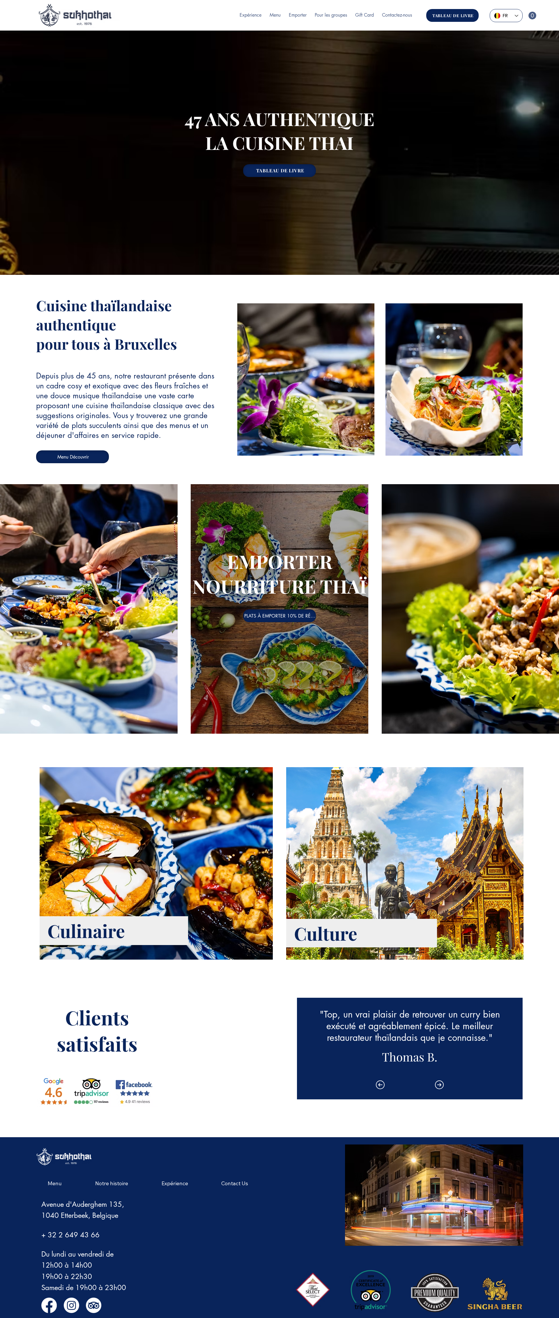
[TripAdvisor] (93, 1305)
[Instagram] (71, 1305)
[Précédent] (380, 1084)
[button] (532, 16)
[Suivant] (439, 1084)
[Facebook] (49, 1305)
